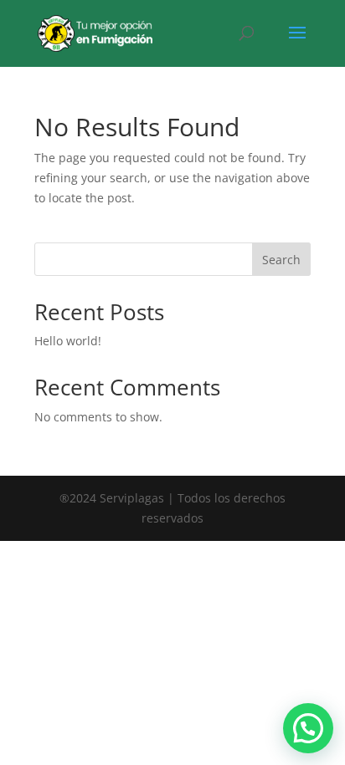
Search (281, 260)
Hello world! (67, 341)
